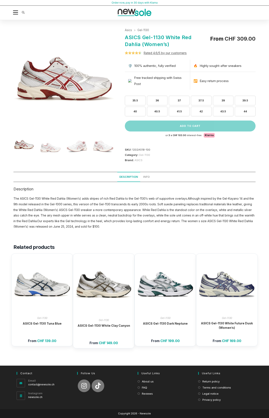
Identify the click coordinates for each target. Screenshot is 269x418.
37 (179, 100)
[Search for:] (22, 12)
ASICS (138, 160)
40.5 (157, 111)
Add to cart (190, 125)
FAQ (144, 387)
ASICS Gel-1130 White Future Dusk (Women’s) (227, 325)
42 (201, 111)
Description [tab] (128, 176)
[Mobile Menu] (16, 12)
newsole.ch (35, 397)
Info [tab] (146, 176)
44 (245, 111)
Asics (128, 30)
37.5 (201, 100)
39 (223, 100)
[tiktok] (98, 386)
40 (135, 111)
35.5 (135, 100)
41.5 (179, 111)
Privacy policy (211, 399)
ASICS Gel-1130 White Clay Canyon (104, 325)
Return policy (211, 381)
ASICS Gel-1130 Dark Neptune (165, 323)
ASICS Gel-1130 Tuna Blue (42, 323)
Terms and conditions (216, 387)
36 (157, 100)
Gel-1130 (143, 30)
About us (148, 381)
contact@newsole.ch (41, 384)
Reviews (147, 393)
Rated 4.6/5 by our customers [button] (165, 53)
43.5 (223, 111)
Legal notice (210, 393)
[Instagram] (84, 386)
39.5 (245, 100)
